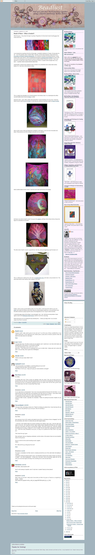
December (69, 503)
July (68, 512)
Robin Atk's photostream (72, 474)
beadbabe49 (18, 363)
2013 (67, 491)
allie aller (17, 355)
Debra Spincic (68, 462)
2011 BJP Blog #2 (69, 407)
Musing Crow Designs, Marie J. (72, 433)
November (69, 505)
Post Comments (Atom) (23, 513)
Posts (67, 319)
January (69, 529)
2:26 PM (23, 390)
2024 (67, 480)
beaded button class (39, 277)
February (69, 527)
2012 (67, 493)
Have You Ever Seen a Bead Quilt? (74, 522)
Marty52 (17, 331)
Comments (68, 322)
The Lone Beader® (19, 405)
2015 (67, 487)
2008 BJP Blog (68, 416)
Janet (16, 342)
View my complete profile (71, 254)
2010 (67, 496)
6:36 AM (21, 331)
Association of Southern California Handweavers (24, 56)
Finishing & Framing (69, 274)
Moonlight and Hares (69, 437)
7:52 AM (20, 342)
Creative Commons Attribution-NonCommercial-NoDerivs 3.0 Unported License (72, 296)
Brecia (29, 96)
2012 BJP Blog (68, 403)
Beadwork (52, 324)
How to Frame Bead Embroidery (72, 272)
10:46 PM (24, 464)
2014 (67, 489)
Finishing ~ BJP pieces (70, 276)
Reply (16, 337)
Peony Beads (68, 440)
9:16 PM (23, 450)
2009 (67, 498)
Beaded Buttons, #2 (69, 282)
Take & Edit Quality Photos (71, 283)
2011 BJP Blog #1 (69, 405)
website (39, 219)
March (68, 519)
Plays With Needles (69, 424)
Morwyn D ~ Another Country (71, 444)
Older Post (59, 510)
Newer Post (14, 510)
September (69, 508)
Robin (72, 231)
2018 (67, 482)
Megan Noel (68, 448)
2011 (67, 494)
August (68, 510)
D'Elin (15, 310)
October (69, 506)
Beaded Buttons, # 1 (69, 280)
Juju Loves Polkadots (70, 459)
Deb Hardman (18, 464)
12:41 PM (23, 374)
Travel (58, 324)
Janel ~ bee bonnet (69, 451)
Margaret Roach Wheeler (47, 57)
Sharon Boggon (68, 464)
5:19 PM (23, 475)
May (68, 515)
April (68, 517)
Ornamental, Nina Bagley (70, 461)
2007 (67, 501)
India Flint (67, 428)
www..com (70, 469)
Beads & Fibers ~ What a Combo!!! (74, 520)
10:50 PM (26, 405)
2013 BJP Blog (68, 401)
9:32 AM (23, 363)
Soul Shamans (68, 446)
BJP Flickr (67, 410)
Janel (29, 101)
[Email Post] (58, 322)
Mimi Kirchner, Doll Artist (70, 450)
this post (71, 252)
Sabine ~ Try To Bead (70, 431)
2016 (67, 485)
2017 (67, 484)
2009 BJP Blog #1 (69, 414)
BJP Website (68, 408)
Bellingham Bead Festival (28, 315)
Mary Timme (18, 374)
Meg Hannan (68, 453)
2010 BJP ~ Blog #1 (69, 412)
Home (36, 510)
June (68, 514)
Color (56, 324)
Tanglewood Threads (69, 426)
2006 (67, 531)
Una (25, 101)
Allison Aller (68, 439)
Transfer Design (68, 287)
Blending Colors (68, 278)
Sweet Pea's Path (69, 420)
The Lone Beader (69, 442)
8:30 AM (21, 355)
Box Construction (69, 285)
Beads (48, 324)
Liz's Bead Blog (68, 455)
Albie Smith (67, 457)
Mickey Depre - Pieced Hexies (72, 422)
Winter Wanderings (69, 429)
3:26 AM (23, 414)
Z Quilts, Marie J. (69, 435)
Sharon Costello (55, 101)
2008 (67, 500)
